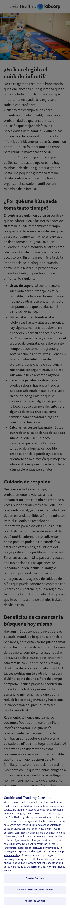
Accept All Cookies (35, 900)
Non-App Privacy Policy (46, 847)
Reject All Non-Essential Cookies (35, 889)
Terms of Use (38, 866)
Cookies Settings (35, 878)
